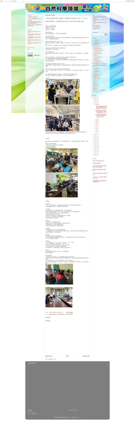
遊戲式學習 (95, 86)
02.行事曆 (95, 41)
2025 (95, 99)
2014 (95, 149)
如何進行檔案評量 (97, 163)
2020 (95, 138)
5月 (96, 126)
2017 (95, 143)
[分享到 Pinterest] (72, 312)
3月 (96, 130)
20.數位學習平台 (96, 75)
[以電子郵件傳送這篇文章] (67, 312)
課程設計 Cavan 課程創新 (98, 90)
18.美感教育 (95, 71)
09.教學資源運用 (61, 314)
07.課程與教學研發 (53, 314)
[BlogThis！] (68, 312)
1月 (96, 132)
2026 (95, 97)
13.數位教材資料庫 (97, 62)
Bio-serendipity (31, 412)
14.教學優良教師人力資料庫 (99, 63)
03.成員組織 (95, 43)
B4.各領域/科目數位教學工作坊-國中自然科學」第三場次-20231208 (101, 115)
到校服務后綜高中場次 (33, 17)
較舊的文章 (86, 356)
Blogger (79, 417)
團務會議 (95, 88)
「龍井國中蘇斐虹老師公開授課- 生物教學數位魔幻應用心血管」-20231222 (101, 107)
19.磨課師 (95, 73)
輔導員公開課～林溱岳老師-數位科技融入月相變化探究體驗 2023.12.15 (101, 111)
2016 (95, 145)
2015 (95, 147)
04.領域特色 (95, 45)
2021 (95, 136)
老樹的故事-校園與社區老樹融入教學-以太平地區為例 (100, 166)
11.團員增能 (95, 58)
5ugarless (69, 417)
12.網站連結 (95, 60)
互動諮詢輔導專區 (97, 27)
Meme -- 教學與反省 (32, 413)
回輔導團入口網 (96, 28)
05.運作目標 (95, 46)
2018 (95, 141)
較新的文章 (48, 356)
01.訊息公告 (95, 40)
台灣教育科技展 (96, 78)
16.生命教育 (95, 68)
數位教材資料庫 (96, 25)
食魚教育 (95, 83)
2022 (95, 134)
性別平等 (95, 81)
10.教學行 (95, 55)
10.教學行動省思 (69, 314)
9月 (96, 122)
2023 (95, 103)
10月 (96, 121)
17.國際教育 (95, 69)
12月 (96, 104)
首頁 (67, 356)
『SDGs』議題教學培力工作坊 (34, 18)
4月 (96, 128)
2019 (95, 140)
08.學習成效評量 (96, 51)
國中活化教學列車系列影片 (99, 160)
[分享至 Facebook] (71, 312)
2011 (95, 154)
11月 (96, 119)
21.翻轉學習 (95, 76)
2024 (95, 101)
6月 (96, 124)
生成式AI (95, 80)
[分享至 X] (69, 312)
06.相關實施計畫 (96, 48)
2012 (95, 153)
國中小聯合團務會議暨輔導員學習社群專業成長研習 (35, 23)
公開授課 (30, 20)
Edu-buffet (95, 91)
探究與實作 (95, 85)
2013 (95, 151)
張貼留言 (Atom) (52, 359)
